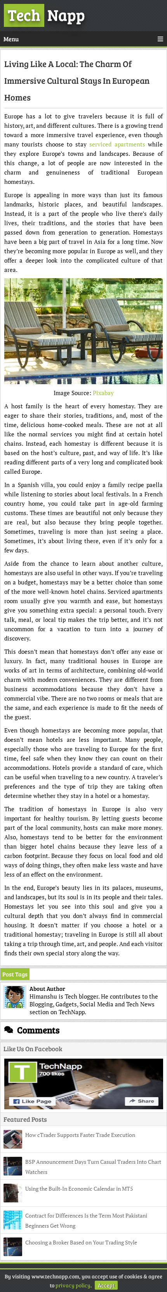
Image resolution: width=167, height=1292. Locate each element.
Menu (11, 39)
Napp (46, 14)
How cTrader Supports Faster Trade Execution (80, 1134)
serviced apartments (117, 144)
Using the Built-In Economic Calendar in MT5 (79, 1188)
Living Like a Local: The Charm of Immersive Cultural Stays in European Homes (77, 80)
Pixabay (103, 393)
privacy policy (73, 1285)
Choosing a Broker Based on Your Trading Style (81, 1242)
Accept (106, 1285)
